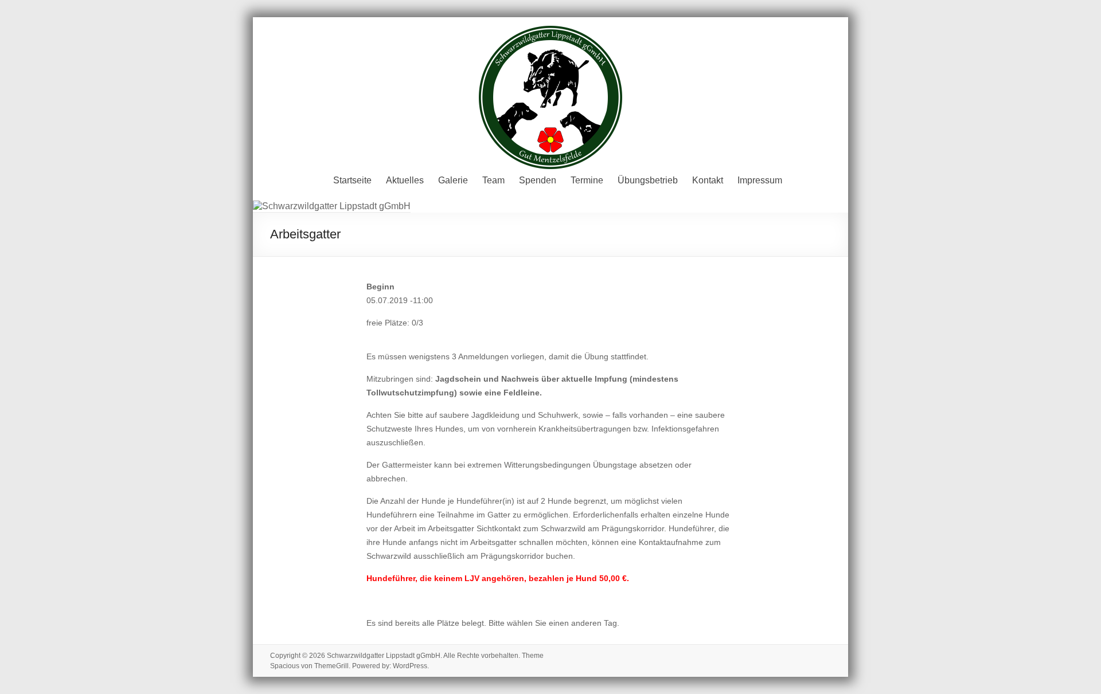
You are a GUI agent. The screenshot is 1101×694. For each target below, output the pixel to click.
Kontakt (707, 180)
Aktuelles (405, 180)
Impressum (759, 180)
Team (493, 180)
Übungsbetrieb (648, 180)
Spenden (537, 180)
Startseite (352, 180)
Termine (587, 180)
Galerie (453, 180)
